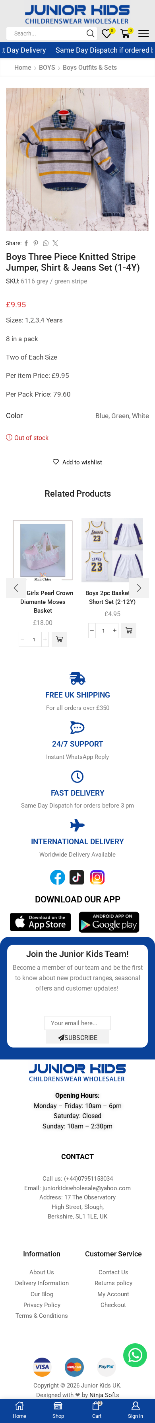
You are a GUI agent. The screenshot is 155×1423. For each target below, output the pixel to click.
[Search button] (90, 33)
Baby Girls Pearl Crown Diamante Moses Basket (42, 602)
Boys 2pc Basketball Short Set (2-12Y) (112, 597)
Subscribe (80, 1038)
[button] (59, 639)
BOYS (47, 67)
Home (22, 67)
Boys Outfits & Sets (90, 67)
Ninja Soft (102, 1395)
